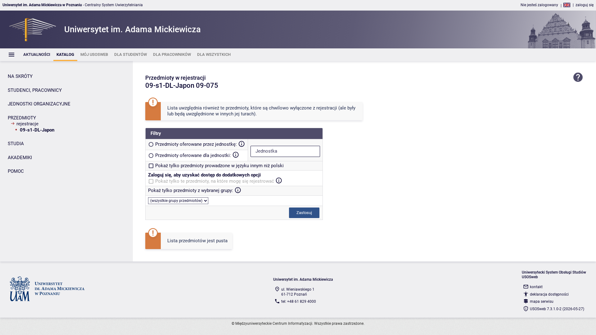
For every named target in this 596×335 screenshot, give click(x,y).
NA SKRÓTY (20, 76)
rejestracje (27, 124)
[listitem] (36, 54)
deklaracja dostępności (549, 294)
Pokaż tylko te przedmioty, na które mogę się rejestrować (214, 181)
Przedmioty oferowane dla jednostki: (193, 155)
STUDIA (16, 143)
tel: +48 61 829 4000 (298, 301)
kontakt (536, 287)
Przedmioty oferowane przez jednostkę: (196, 144)
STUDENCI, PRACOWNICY (35, 90)
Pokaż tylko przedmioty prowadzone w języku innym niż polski (219, 165)
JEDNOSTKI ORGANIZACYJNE (39, 104)
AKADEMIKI (20, 157)
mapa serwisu (541, 301)
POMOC (16, 171)
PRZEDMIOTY (22, 118)
